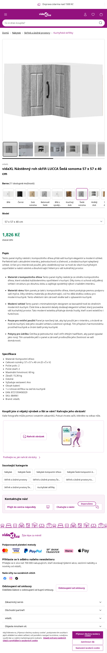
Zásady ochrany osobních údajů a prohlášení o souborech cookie (34, 639)
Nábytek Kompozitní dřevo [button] (49, 472)
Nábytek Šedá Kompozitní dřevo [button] (81, 472)
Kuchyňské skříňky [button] (46, 487)
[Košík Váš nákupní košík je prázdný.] (101, 14)
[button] (8, 197)
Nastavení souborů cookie (88, 648)
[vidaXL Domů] (45, 14)
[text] (11, 235)
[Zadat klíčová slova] (100, 23)
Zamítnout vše (87, 642)
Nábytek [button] (8, 472)
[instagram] (10, 578)
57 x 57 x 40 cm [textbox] (14, 221)
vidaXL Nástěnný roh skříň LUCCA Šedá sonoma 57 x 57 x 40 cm (51, 171)
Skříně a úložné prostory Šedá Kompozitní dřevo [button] (19, 487)
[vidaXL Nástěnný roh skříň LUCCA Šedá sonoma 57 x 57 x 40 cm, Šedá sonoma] (53, 90)
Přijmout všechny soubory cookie (88, 635)
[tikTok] (16, 578)
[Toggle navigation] (5, 14)
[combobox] (53, 22)
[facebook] (4, 578)
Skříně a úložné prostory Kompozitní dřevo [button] (80, 479)
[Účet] (85, 14)
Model (5, 213)
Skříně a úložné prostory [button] (15, 479)
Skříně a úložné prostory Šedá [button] (47, 479)
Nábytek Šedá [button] (24, 472)
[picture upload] (71, 436)
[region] (53, 641)
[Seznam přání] (93, 14)
